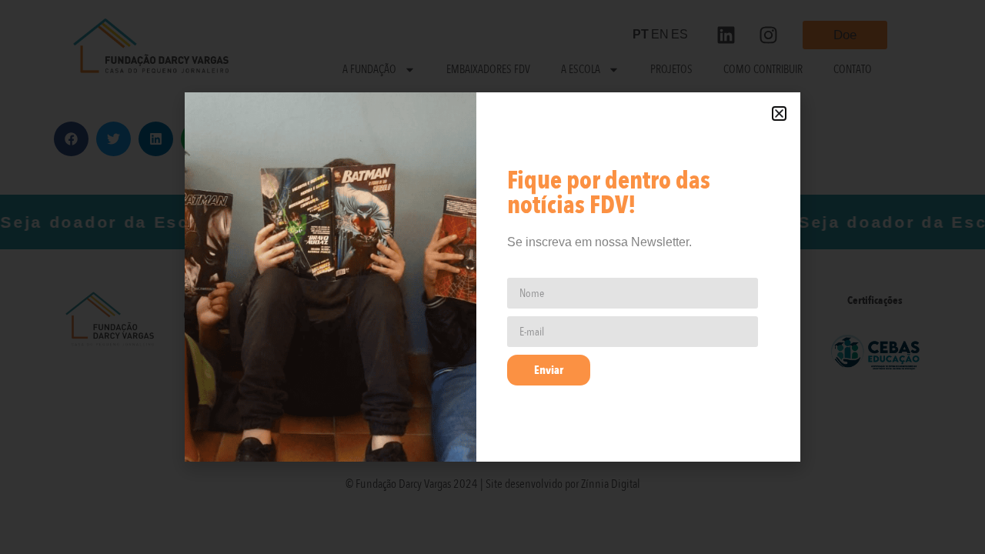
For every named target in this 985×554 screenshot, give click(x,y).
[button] (779, 113)
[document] (492, 277)
